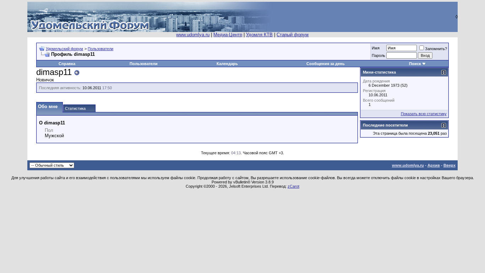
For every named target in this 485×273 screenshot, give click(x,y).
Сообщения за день (325, 63)
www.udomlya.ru (192, 34)
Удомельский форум (64, 49)
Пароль (378, 55)
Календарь (227, 63)
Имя (376, 48)
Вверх (449, 165)
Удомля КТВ (259, 34)
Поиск (415, 63)
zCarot (293, 186)
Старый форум (293, 34)
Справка (67, 63)
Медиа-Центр (227, 34)
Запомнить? (436, 49)
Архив (433, 165)
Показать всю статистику (424, 114)
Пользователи (100, 49)
